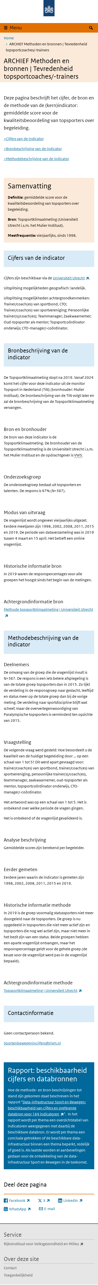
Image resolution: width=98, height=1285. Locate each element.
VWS (78, 455)
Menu (16, 28)
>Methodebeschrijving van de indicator (36, 158)
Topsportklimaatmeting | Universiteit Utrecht (43, 990)
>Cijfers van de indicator (24, 138)
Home (9, 38)
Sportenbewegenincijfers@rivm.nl (32, 1043)
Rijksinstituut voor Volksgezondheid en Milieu (49, 1243)
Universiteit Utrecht (71, 278)
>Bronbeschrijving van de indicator (33, 148)
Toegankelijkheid (18, 1275)
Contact (10, 1267)
